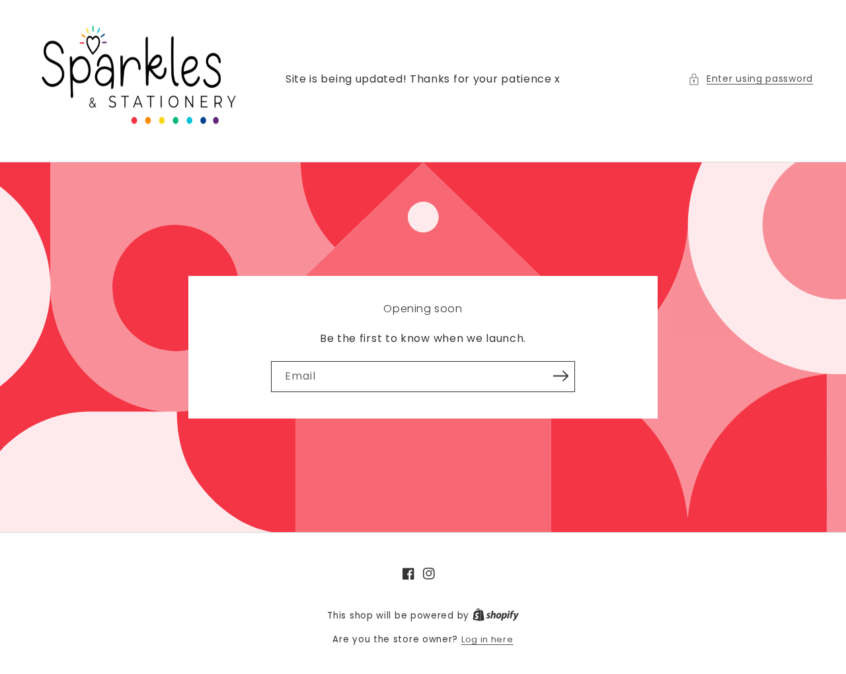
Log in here (487, 639)
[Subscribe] (560, 375)
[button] (750, 79)
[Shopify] (496, 615)
